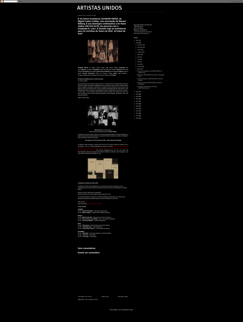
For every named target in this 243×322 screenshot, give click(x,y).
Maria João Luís (114, 148)
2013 (137, 111)
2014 (137, 108)
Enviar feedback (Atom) (91, 299)
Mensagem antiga (123, 296)
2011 (137, 115)
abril (138, 61)
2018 (137, 99)
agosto (139, 54)
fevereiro (139, 66)
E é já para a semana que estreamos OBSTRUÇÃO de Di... (147, 87)
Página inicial (105, 296)
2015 (137, 106)
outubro (139, 49)
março (139, 64)
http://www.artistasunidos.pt (141, 33)
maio (138, 59)
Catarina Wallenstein (119, 146)
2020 (137, 94)
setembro (140, 52)
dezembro (140, 45)
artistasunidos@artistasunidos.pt (143, 31)
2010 (137, 118)
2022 (137, 43)
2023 (137, 40)
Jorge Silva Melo (90, 150)
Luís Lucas (94, 148)
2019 (137, 96)
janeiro (139, 69)
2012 (137, 113)
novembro (140, 47)
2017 (137, 101)
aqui (86, 201)
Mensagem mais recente (85, 296)
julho (138, 57)
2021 (137, 91)
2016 (137, 103)
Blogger (131, 309)
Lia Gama (87, 148)
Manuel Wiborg (103, 148)
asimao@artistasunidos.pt (95, 203)
